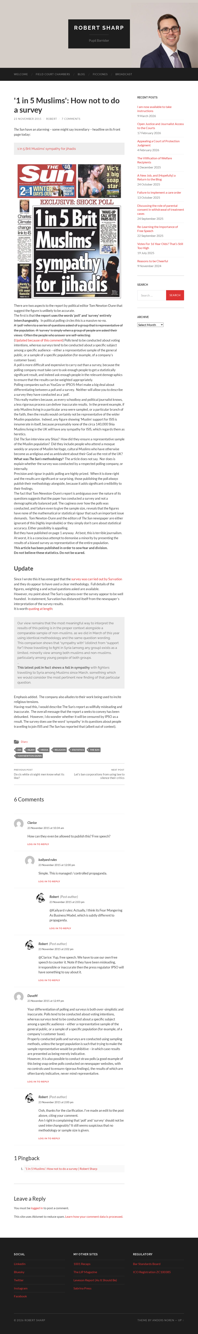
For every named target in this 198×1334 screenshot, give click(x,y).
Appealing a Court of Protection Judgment (158, 143)
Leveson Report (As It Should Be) (95, 1280)
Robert (51, 118)
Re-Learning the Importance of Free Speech (157, 229)
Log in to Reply (38, 844)
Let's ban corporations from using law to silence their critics (99, 774)
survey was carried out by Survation (96, 579)
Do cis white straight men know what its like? (39, 774)
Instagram (20, 1288)
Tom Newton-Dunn (29, 755)
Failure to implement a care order (159, 192)
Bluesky (19, 1272)
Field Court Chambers (53, 74)
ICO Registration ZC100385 (152, 1272)
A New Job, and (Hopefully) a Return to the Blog (156, 177)
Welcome (21, 74)
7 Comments (71, 118)
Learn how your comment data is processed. (94, 1216)
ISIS (19, 749)
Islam (30, 749)
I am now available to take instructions (154, 109)
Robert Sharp (99, 28)
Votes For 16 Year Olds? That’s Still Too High (160, 246)
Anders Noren (163, 1320)
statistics (78, 749)
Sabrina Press (82, 1288)
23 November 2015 (28, 118)
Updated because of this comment (39, 340)
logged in (37, 1208)
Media (44, 749)
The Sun (94, 749)
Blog (81, 74)
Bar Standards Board (146, 1264)
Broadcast (123, 74)
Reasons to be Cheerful (152, 261)
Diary (24, 741)
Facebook (20, 1296)
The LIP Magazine (85, 1272)
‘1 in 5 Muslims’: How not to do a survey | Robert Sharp (61, 1168)
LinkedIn (20, 1264)
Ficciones (100, 74)
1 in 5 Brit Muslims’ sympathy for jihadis (46, 149)
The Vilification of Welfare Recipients (154, 160)
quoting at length (40, 609)
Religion (60, 749)
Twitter (19, 1280)
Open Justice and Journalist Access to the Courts (160, 126)
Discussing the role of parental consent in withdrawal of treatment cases (160, 210)
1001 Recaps (81, 1264)
